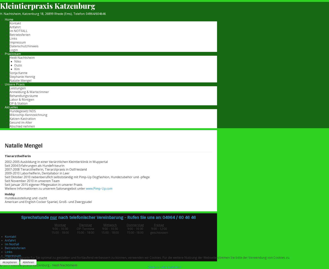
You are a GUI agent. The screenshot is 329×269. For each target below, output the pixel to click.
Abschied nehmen (22, 126)
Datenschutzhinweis (24, 46)
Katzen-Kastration (23, 119)
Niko (17, 61)
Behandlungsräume (24, 96)
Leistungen (18, 88)
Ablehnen (28, 262)
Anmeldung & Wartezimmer (29, 92)
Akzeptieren (9, 262)
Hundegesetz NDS (23, 111)
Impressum (18, 42)
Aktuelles (11, 107)
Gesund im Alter (21, 122)
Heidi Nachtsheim (22, 58)
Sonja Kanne (18, 73)
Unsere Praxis (15, 84)
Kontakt (15, 23)
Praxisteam (13, 54)
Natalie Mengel (20, 80)
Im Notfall (12, 244)
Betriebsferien (20, 35)
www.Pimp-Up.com (99, 188)
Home (9, 19)
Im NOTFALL (19, 31)
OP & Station (19, 103)
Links (13, 38)
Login (14, 50)
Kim (17, 69)
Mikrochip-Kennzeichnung (28, 115)
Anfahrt (15, 27)
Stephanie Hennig (22, 77)
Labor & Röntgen (22, 99)
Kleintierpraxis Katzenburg (47, 6)
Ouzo (18, 65)
